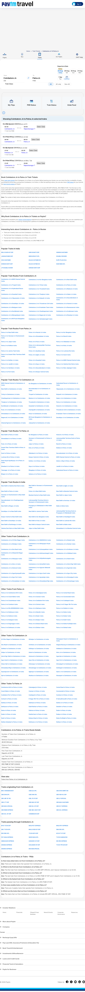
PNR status (70, 182)
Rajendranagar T (29, 129)
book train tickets (9, 180)
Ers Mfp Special (8, 124)
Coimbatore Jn (10, 129)
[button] (67, 78)
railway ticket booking (24, 219)
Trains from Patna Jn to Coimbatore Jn (14, 779)
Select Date (41, 127)
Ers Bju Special (8, 148)
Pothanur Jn (9, 152)
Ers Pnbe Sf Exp (8, 137)
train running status (9, 184)
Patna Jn (27, 142)
